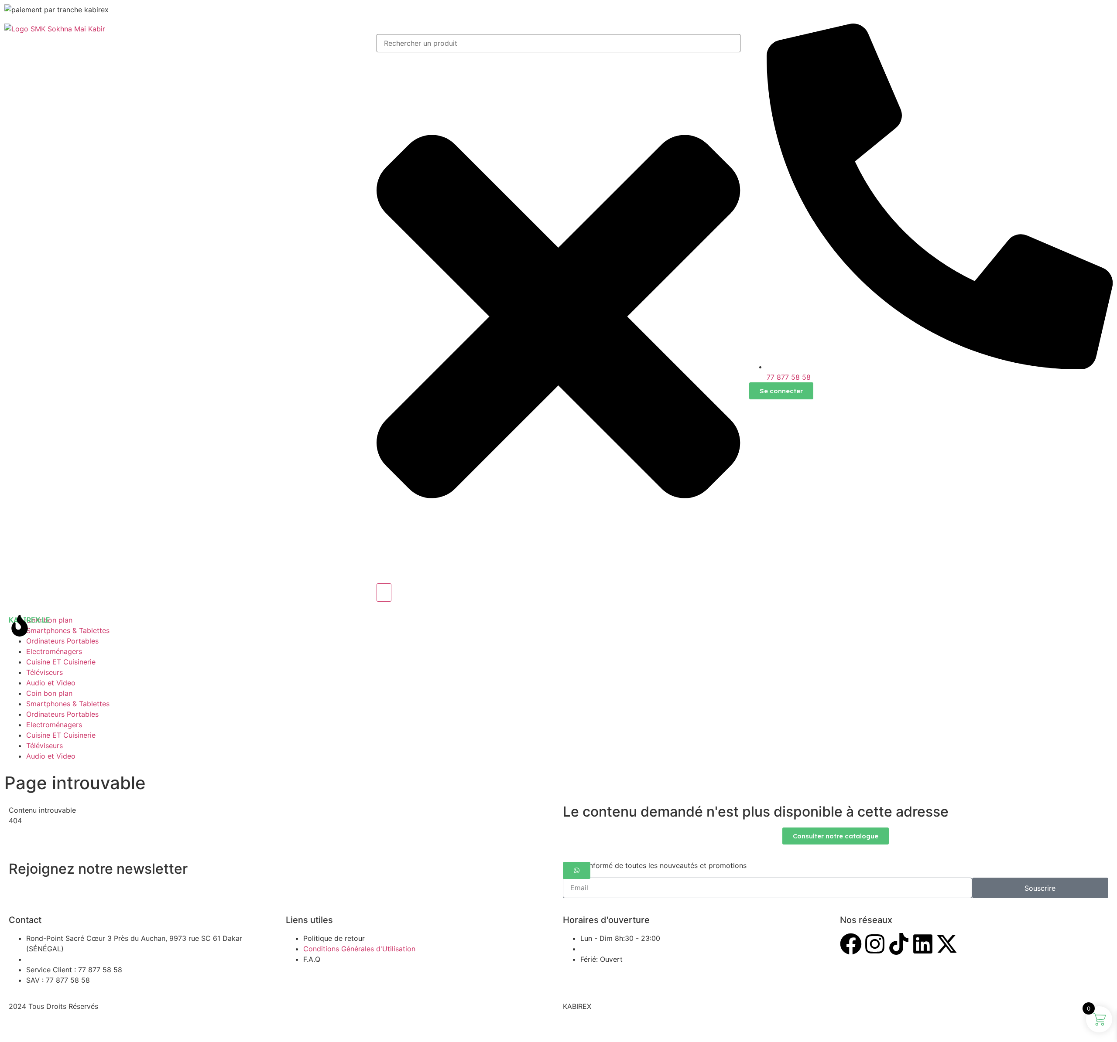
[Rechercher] (384, 592)
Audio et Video (50, 682)
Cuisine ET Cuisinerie (61, 661)
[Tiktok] (899, 944)
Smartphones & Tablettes (68, 703)
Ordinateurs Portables (62, 641)
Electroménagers (54, 651)
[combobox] (558, 43)
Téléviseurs (44, 672)
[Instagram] (875, 944)
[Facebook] (851, 944)
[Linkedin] (923, 944)
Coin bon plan (49, 693)
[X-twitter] (947, 944)
